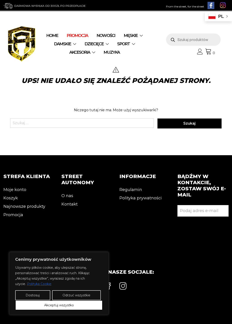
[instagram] (123, 286)
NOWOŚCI (106, 35)
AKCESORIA (79, 52)
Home (52, 35)
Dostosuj (33, 295)
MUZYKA (112, 52)
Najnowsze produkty (24, 206)
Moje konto (14, 189)
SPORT (123, 43)
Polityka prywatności (140, 198)
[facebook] (109, 286)
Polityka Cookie (39, 284)
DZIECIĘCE (94, 43)
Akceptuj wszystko (59, 305)
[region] (59, 283)
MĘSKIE (131, 35)
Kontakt (69, 204)
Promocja (13, 214)
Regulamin (130, 189)
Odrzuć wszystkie (76, 295)
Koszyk (10, 198)
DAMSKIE (62, 43)
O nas (67, 195)
